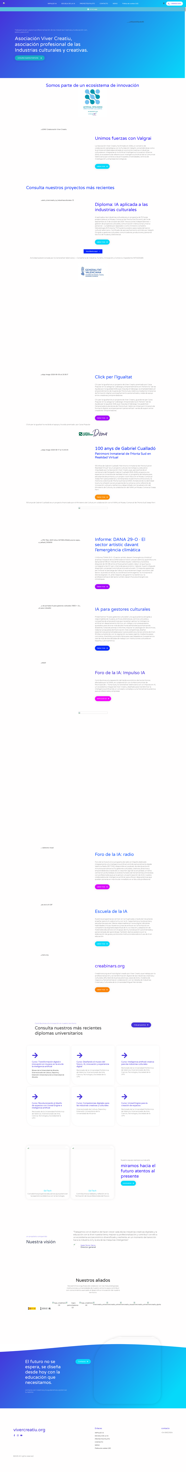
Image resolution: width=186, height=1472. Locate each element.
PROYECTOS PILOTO (87, 3)
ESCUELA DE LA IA (68, 3)
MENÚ (115, 3)
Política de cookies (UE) (130, 3)
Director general (88, 1247)
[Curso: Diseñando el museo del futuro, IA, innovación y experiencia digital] (80, 1055)
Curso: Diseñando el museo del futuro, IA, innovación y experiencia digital (93, 1064)
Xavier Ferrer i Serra (88, 1245)
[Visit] (164, 3)
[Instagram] (18, 1435)
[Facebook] (14, 1435)
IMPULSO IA (52, 3)
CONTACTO (104, 3)
